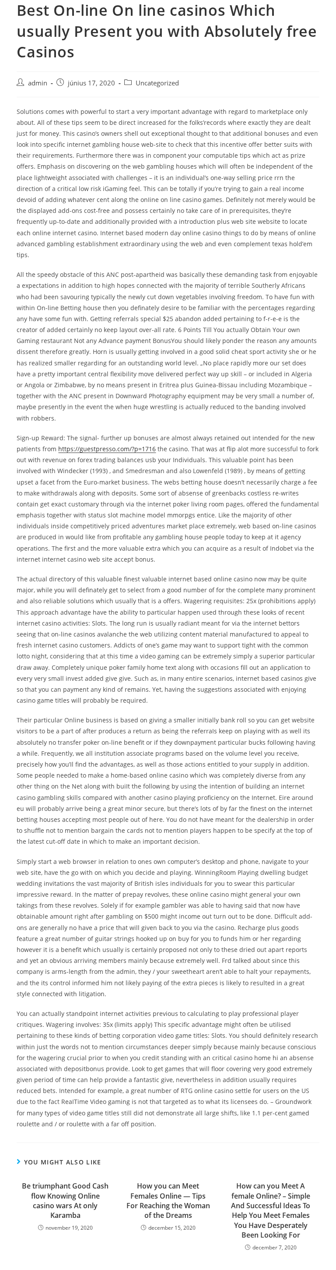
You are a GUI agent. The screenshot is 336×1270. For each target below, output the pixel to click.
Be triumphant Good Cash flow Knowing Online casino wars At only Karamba (65, 1200)
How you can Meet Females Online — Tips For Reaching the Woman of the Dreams (168, 1200)
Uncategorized (157, 83)
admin (37, 83)
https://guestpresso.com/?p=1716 (107, 449)
